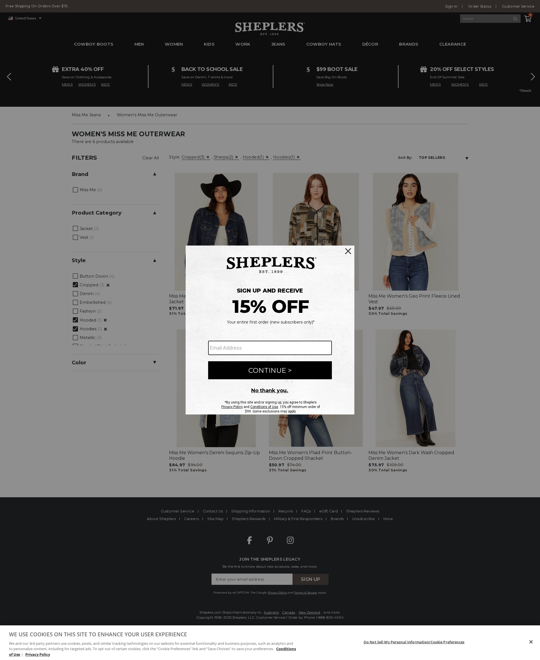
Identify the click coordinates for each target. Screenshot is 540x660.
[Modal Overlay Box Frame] (270, 330)
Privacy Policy (37, 654)
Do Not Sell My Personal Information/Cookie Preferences (414, 642)
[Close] (531, 642)
